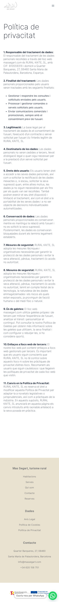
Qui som (29, 487)
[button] (52, 595)
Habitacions (29, 476)
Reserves (29, 498)
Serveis (30, 482)
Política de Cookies (29, 524)
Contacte (29, 493)
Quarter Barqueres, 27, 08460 (29, 550)
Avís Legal (29, 519)
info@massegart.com (29, 561)
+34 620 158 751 (29, 567)
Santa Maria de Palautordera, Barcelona (29, 556)
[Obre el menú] (53, 5)
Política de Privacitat (29, 530)
